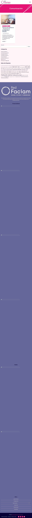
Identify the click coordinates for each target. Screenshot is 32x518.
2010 (26, 65)
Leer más (4, 41)
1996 (6, 65)
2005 (19, 65)
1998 (9, 65)
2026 (3, 68)
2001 (13, 65)
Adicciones (5, 68)
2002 (14, 65)
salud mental (2, 76)
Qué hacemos (15, 503)
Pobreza (20, 73)
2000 (12, 65)
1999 (10, 65)
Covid (24, 68)
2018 (9, 67)
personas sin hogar (15, 73)
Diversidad (23, 69)
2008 (23, 65)
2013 (1, 67)
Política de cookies (13, 516)
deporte (2, 69)
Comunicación (15, 68)
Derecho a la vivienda (6, 69)
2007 (21, 65)
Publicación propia (17, 75)
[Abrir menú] (30, 2)
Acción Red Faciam (4, 52)
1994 (3, 65)
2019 (11, 67)
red (25, 75)
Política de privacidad (4, 516)
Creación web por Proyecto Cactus (17, 514)
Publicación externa (6, 75)
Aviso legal (9, 516)
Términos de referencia (4, 77)
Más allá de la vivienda (25, 72)
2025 (1, 68)
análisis (8, 68)
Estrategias (26, 69)
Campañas (12, 68)
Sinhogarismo (16, 501)
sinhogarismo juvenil (17, 76)
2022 (19, 67)
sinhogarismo (6, 76)
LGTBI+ (18, 72)
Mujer (20, 72)
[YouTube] (24, 516)
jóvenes (10, 72)
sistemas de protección (24, 76)
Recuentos (23, 75)
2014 (3, 67)
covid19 (27, 68)
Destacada (19, 69)
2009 (24, 65)
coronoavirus (22, 68)
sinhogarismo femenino (12, 76)
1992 (2, 65)
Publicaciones (16, 507)
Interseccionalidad (3, 72)
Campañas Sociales (4, 55)
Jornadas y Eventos (4, 58)
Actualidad (16, 509)
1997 (8, 65)
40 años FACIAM (3, 51)
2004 (17, 65)
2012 (29, 65)
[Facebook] (18, 516)
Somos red (16, 505)
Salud (27, 75)
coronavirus (18, 68)
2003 (16, 65)
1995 (5, 65)
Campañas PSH (3, 54)
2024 (29, 67)
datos (29, 68)
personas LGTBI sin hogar (7, 73)
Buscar (29, 46)
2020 (13, 67)
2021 (16, 67)
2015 (4, 67)
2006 (20, 65)
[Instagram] (22, 516)
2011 (27, 65)
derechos (10, 69)
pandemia (2, 73)
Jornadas (7, 72)
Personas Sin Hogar (4, 60)
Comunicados (3, 56)
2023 (26, 67)
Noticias (2, 59)
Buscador (2, 44)
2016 (6, 67)
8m (1, 65)
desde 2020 (15, 69)
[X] (20, 516)
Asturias (10, 68)
